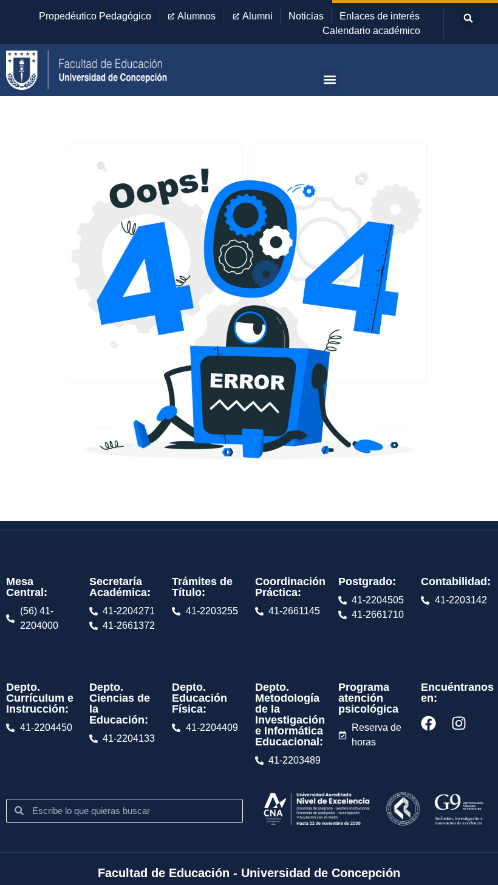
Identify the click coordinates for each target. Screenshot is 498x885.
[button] (468, 18)
